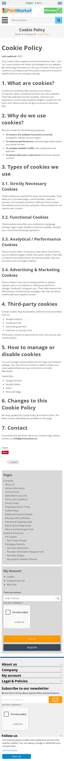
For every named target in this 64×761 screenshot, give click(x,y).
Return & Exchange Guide (18, 525)
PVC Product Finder (17, 540)
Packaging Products (15, 544)
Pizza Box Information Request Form (25, 551)
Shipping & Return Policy (17, 506)
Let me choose (9, 750)
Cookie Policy (12, 510)
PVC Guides (11, 536)
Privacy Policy (12, 503)
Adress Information (15, 488)
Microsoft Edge (13, 391)
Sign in (32, 638)
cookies (13, 462)
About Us (10, 484)
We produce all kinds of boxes (22, 559)
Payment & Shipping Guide (18, 521)
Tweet (5, 447)
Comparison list (16, 580)
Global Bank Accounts (16, 495)
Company (28, 34)
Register (32, 647)
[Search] (58, 20)
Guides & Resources (13, 533)
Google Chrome (14, 380)
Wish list (12, 584)
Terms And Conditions (16, 499)
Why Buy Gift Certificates (17, 518)
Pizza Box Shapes (15, 555)
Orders (11, 576)
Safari (8, 388)
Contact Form (12, 491)
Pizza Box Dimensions (18, 547)
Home (18, 34)
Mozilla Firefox (13, 384)
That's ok (16, 756)
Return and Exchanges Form (19, 529)
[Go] (58, 598)
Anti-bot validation (12, 602)
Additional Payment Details (19, 514)
